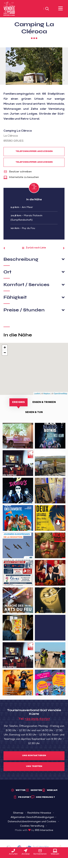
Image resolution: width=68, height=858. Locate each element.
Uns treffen (34, 766)
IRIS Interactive (44, 830)
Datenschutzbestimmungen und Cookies (32, 822)
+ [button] (5, 347)
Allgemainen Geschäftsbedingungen (32, 817)
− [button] (5, 352)
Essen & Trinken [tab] (44, 402)
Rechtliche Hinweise (39, 813)
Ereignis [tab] (18, 402)
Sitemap (18, 813)
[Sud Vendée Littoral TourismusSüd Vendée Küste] (9, 8)
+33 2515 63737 (37, 719)
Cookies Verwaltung (32, 826)
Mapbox (46, 393)
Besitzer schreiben (20, 172)
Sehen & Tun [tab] (34, 412)
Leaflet (37, 393)
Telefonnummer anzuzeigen (34, 151)
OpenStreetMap (60, 393)
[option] (34, 66)
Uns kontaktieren (34, 756)
